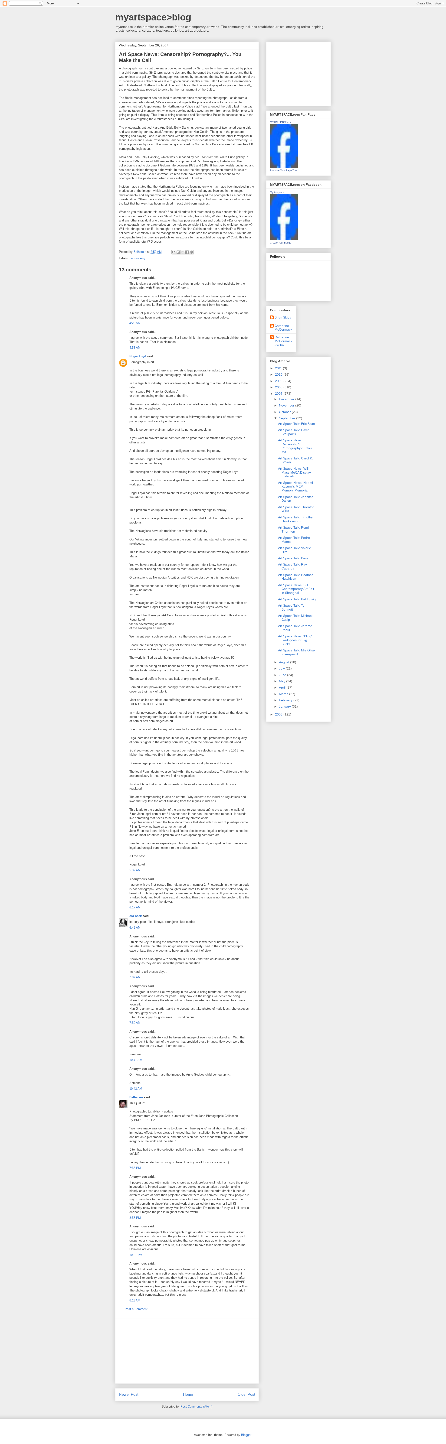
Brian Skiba (283, 317)
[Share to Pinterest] (191, 252)
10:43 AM (135, 1088)
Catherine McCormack (283, 328)
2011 (279, 368)
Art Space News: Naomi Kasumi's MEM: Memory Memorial (295, 486)
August (284, 662)
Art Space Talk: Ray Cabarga (292, 566)
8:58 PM (135, 1218)
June (283, 675)
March (284, 694)
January (285, 706)
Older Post (246, 1394)
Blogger (246, 1435)
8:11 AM (134, 1300)
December (287, 399)
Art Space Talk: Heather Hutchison (295, 577)
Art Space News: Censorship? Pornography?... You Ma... (295, 446)
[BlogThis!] (178, 252)
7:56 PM (135, 1168)
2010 (279, 374)
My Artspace (277, 192)
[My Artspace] (284, 239)
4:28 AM (135, 323)
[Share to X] (182, 252)
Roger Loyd (137, 356)
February (286, 700)
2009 (279, 381)
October (285, 412)
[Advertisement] (187, 1351)
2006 (279, 714)
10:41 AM (135, 1060)
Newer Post (128, 1394)
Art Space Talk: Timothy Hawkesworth (295, 519)
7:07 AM (135, 977)
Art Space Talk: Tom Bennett (292, 607)
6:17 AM (135, 907)
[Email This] (173, 252)
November (287, 405)
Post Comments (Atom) (196, 1406)
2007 (279, 393)
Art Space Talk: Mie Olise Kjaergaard (296, 652)
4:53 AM (135, 347)
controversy (137, 258)
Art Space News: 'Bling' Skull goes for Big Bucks (295, 640)
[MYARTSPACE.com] (284, 166)
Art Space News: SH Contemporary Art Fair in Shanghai (296, 589)
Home (188, 1394)
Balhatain (136, 1097)
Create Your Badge (280, 242)
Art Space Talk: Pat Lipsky (297, 599)
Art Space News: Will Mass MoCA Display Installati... (294, 472)
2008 (279, 387)
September (287, 418)
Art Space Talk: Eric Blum (296, 424)
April (282, 687)
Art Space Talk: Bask (293, 558)
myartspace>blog (153, 17)
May (282, 681)
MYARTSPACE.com (281, 122)
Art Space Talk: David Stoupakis (293, 432)
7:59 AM (135, 1022)
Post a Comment (136, 1309)
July (282, 668)
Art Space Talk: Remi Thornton (293, 529)
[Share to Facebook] (187, 252)
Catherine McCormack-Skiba (283, 341)
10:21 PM (135, 1255)
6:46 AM (135, 927)
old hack (135, 916)
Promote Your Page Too (283, 170)
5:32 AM (135, 870)
